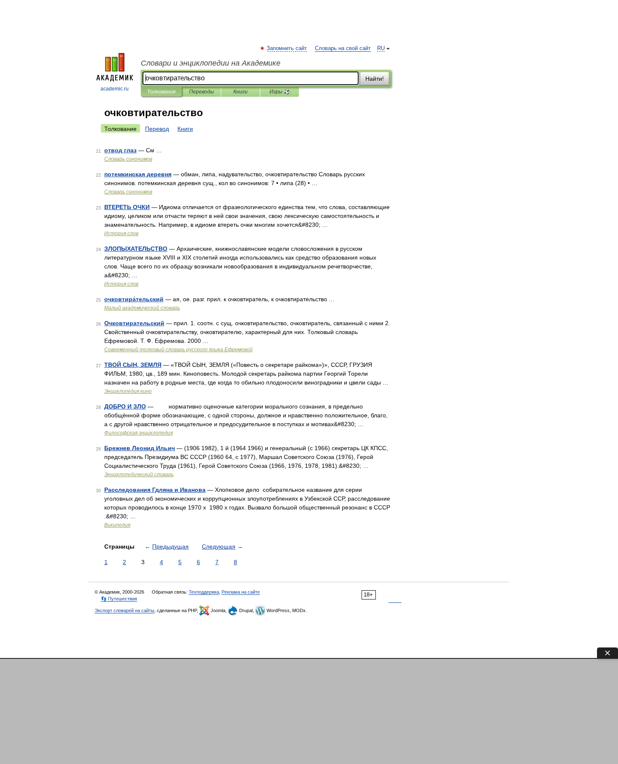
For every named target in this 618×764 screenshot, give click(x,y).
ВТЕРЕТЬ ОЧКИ (127, 207)
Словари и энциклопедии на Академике (210, 63)
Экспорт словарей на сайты (124, 610)
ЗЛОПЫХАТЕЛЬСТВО (135, 248)
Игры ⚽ (279, 92)
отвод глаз (120, 150)
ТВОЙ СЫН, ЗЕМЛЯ (132, 364)
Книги (240, 92)
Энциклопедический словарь (139, 475)
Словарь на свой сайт (343, 48)
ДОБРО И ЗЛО (125, 406)
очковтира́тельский (134, 299)
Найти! (374, 78)
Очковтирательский (134, 323)
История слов (121, 233)
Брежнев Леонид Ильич (139, 448)
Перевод (157, 128)
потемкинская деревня (138, 174)
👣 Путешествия (119, 598)
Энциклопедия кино (128, 391)
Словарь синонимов (128, 159)
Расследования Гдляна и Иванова (155, 489)
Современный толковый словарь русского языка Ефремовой (178, 350)
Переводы (201, 92)
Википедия (117, 525)
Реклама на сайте (241, 591)
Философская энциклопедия (138, 433)
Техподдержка (204, 591)
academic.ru (114, 89)
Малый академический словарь (142, 308)
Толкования (161, 92)
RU (381, 48)
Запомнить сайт (287, 48)
